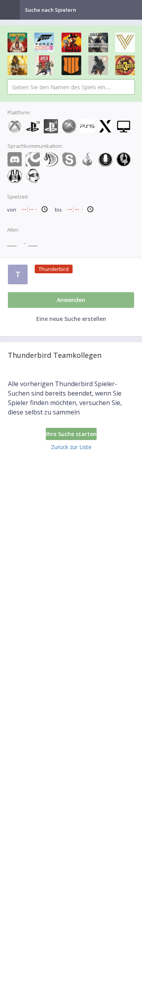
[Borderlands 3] (125, 65)
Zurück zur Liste (71, 447)
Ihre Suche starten (71, 434)
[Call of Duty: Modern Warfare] (98, 42)
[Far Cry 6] (17, 42)
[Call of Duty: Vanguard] (125, 42)
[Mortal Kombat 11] (17, 65)
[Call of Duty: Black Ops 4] (71, 65)
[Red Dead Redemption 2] (71, 42)
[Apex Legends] (44, 65)
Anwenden (71, 300)
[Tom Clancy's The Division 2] (98, 65)
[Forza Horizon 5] (44, 42)
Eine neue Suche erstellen (71, 318)
